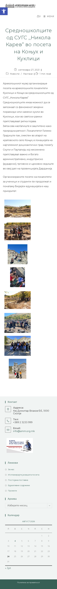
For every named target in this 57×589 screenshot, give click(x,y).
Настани (28, 74)
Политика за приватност (28, 582)
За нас (11, 469)
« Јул (8, 568)
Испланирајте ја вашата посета (23, 475)
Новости (15, 74)
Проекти (12, 490)
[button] (4, 11)
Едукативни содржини (19, 485)
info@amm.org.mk (24, 431)
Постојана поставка (18, 480)
